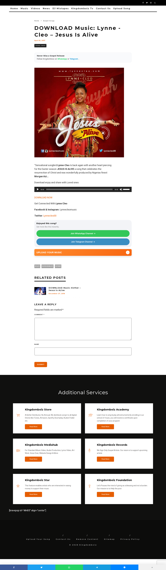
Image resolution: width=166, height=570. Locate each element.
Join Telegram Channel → (83, 242)
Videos (35, 8)
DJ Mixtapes (61, 8)
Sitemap (109, 539)
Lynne (58, 266)
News (46, 8)
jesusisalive (48, 266)
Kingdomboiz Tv (82, 8)
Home (14, 8)
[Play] (37, 189)
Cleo (38, 266)
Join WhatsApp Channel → (83, 233)
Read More (33, 427)
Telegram (74, 59)
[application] (83, 189)
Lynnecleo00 (49, 215)
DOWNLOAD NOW (43, 197)
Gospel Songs (40, 45)
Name (36, 344)
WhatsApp (62, 59)
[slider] (126, 189)
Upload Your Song (38, 539)
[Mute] (121, 189)
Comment (39, 314)
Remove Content (87, 539)
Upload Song (121, 8)
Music (24, 8)
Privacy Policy (130, 539)
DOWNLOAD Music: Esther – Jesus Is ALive (65, 289)
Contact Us (103, 8)
